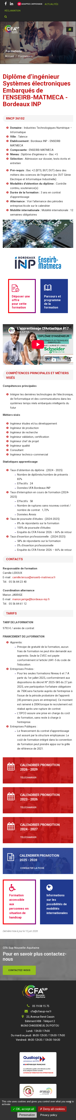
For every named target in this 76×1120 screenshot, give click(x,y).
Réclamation (12, 10)
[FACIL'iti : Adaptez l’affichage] (29, 4)
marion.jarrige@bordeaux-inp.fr (31, 599)
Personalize (27, 1114)
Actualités (51, 4)
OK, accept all (24, 1109)
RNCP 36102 (15, 118)
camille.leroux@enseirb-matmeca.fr (34, 577)
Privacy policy (48, 1114)
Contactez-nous (19, 970)
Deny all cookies (53, 1109)
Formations (25, 56)
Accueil (9, 56)
